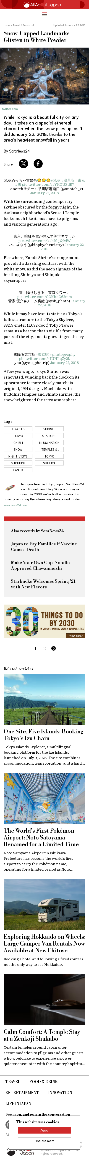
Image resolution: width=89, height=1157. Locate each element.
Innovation (60, 1093)
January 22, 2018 (44, 192)
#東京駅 (42, 354)
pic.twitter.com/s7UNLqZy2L (44, 358)
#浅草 (55, 180)
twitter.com (10, 109)
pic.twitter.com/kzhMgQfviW (44, 240)
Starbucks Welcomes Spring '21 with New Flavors (43, 584)
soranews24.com (16, 505)
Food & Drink (43, 1082)
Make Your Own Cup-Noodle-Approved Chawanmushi (41, 565)
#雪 (18, 184)
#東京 (80, 180)
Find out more (44, 1141)
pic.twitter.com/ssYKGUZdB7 (48, 184)
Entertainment (22, 1093)
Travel (12, 1082)
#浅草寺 (68, 180)
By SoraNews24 (17, 150)
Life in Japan (18, 1103)
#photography (63, 354)
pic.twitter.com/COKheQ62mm (44, 296)
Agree (44, 1130)
